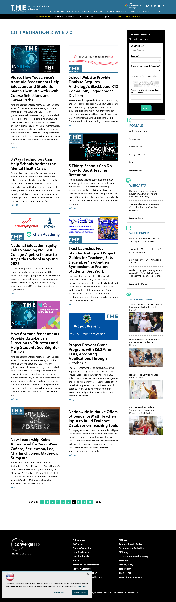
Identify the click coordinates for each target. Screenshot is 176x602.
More (159, 11)
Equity (106, 17)
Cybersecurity (135, 138)
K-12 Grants (71, 17)
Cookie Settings (58, 592)
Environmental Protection (131, 548)
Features (65, 11)
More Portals (135, 170)
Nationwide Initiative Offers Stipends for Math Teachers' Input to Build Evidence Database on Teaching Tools (93, 418)
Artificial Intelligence (139, 130)
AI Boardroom (79, 539)
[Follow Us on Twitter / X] (155, 6)
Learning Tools (136, 146)
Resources (121, 11)
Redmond (123, 560)
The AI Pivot (125, 572)
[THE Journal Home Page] (30, 7)
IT (113, 17)
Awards (85, 11)
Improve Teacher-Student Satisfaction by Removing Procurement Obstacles (141, 410)
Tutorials (58, 17)
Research (98, 11)
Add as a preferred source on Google (135, 5)
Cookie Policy (81, 586)
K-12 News (54, 11)
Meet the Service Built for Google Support (145, 261)
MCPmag (123, 552)
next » (98, 501)
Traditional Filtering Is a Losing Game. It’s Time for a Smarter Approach (144, 207)
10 (90, 501)
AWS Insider (78, 543)
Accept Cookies (80, 592)
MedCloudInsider (81, 556)
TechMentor (125, 568)
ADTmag (123, 539)
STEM (93, 17)
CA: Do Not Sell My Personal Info (124, 592)
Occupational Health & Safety (133, 556)
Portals (136, 125)
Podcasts (109, 11)
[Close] (88, 574)
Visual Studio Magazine (130, 576)
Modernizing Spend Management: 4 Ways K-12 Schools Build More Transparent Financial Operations (145, 273)
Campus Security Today (130, 543)
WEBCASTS (137, 185)
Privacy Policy (151, 76)
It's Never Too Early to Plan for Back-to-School (143, 376)
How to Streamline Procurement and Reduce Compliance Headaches (145, 342)
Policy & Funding (137, 154)
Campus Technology (83, 548)
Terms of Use (103, 592)
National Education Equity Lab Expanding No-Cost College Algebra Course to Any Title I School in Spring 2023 (34, 254)
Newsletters (149, 11)
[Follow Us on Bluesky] (147, 6)
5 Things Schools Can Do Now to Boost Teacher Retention (90, 170)
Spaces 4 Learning (82, 568)
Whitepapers (139, 233)
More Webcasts (136, 218)
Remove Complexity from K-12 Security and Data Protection (144, 240)
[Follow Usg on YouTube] (159, 6)
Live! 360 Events (81, 552)
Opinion (75, 11)
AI (99, 17)
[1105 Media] (26, 567)
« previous (32, 501)
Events (134, 11)
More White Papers (138, 284)
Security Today (126, 564)
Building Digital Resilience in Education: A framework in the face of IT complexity (144, 193)
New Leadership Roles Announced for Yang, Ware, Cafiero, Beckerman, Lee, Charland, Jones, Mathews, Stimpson (34, 448)
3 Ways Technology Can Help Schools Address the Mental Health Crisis (33, 163)
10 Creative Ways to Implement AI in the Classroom (145, 250)
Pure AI (76, 560)
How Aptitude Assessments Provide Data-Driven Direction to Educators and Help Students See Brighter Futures (35, 342)
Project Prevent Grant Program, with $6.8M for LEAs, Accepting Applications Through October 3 (90, 353)
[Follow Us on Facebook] (151, 6)
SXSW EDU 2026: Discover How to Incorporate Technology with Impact (145, 307)
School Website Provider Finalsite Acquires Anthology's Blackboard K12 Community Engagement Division (93, 86)
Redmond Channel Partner (86, 564)
